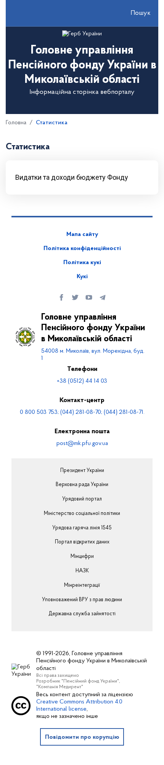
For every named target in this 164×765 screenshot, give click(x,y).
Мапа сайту (82, 234)
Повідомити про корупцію (82, 737)
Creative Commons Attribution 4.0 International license (79, 705)
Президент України (82, 471)
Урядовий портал (82, 499)
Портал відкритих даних (82, 542)
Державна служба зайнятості (82, 614)
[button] (134, 13)
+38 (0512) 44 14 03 (82, 381)
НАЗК (82, 571)
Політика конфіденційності (82, 248)
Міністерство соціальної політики (82, 513)
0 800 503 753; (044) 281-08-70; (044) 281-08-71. (82, 412)
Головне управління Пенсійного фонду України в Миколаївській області (93, 328)
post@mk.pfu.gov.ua (82, 443)
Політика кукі (82, 263)
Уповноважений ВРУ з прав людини (82, 600)
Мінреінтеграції (82, 585)
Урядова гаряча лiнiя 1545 (82, 528)
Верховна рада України (82, 485)
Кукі (82, 277)
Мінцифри (82, 556)
